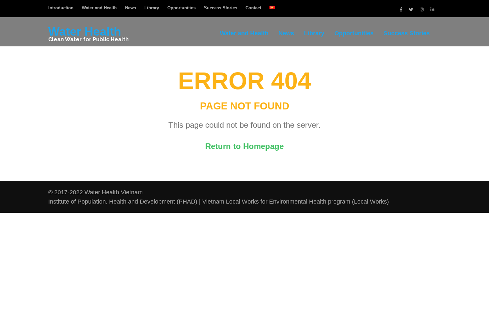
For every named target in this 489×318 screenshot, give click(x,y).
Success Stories (220, 7)
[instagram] (421, 9)
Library (151, 7)
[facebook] (401, 9)
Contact (253, 7)
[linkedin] (432, 9)
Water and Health (99, 7)
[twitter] (411, 9)
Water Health (84, 31)
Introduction (61, 7)
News (130, 7)
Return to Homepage (244, 146)
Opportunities (181, 7)
